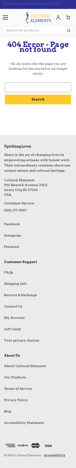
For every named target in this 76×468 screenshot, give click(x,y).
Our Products (15, 377)
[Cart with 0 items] (68, 17)
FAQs (8, 272)
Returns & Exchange (20, 295)
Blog (7, 411)
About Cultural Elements (25, 366)
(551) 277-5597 (15, 210)
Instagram (12, 235)
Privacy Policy (16, 400)
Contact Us (13, 306)
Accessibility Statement (24, 423)
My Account (14, 318)
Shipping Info (15, 284)
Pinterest (11, 247)
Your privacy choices (21, 340)
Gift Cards (12, 329)
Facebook (12, 224)
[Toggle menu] (5, 17)
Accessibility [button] (54, 455)
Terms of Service (18, 389)
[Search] (68, 30)
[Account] (58, 17)
